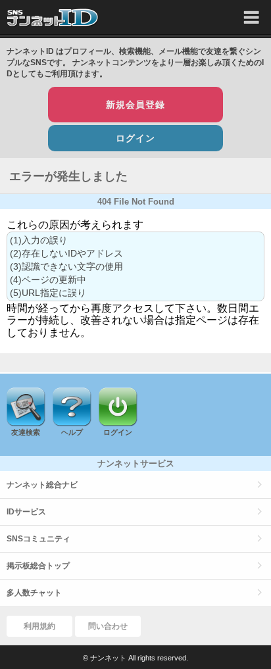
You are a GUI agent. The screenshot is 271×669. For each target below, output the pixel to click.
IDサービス (26, 511)
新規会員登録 (135, 104)
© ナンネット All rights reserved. (135, 658)
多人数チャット (34, 592)
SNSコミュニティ (38, 538)
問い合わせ (108, 626)
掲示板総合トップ (38, 565)
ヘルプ (72, 432)
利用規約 (39, 626)
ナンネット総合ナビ (42, 484)
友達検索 (25, 432)
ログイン (135, 138)
